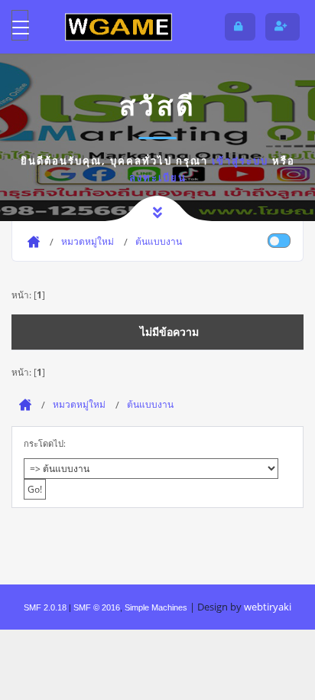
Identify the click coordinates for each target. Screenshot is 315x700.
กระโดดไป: (45, 443)
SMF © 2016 (96, 607)
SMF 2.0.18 (45, 607)
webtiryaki (267, 607)
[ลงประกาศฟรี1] (118, 26)
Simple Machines (156, 607)
